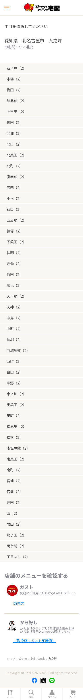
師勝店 (18, 603)
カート (72, 697)
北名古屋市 (38, 658)
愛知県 (23, 658)
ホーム (10, 697)
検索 (31, 697)
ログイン (52, 697)
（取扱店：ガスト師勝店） (34, 640)
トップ (11, 658)
